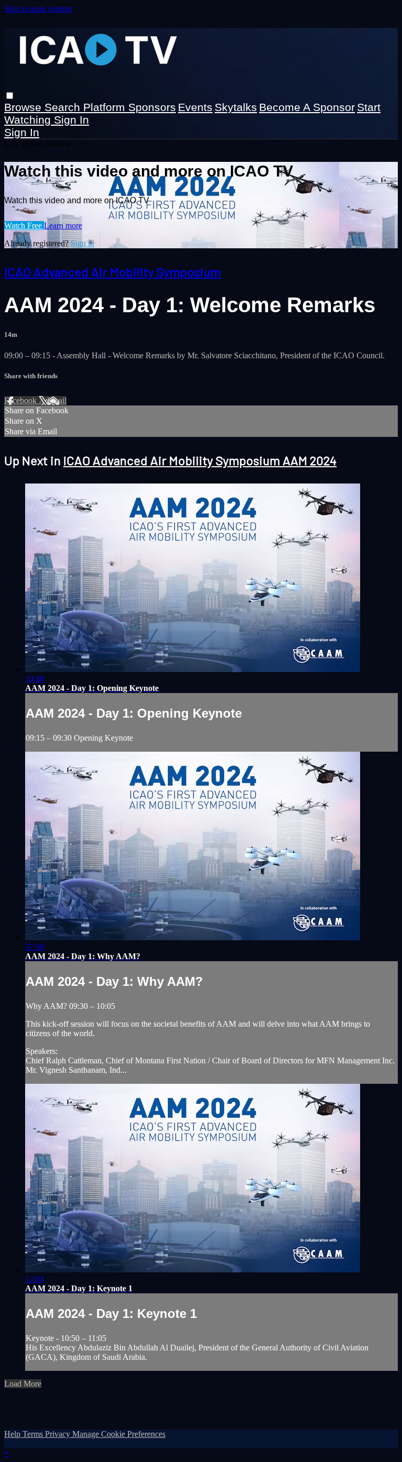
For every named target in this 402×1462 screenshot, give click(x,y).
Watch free (24, 225)
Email (56, 400)
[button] (9, 95)
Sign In (21, 132)
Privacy (58, 1434)
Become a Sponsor (307, 107)
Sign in (71, 120)
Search (63, 107)
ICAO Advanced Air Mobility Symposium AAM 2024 (200, 460)
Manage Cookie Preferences (118, 1434)
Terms (34, 1434)
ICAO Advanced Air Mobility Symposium (112, 271)
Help (13, 1434)
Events (195, 107)
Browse (24, 107)
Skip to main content (38, 8)
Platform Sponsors (129, 107)
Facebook (21, 400)
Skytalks (236, 107)
